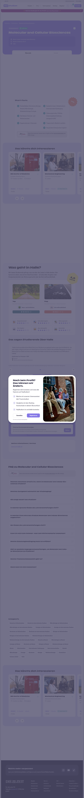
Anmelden (19, 415)
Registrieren (33, 415)
